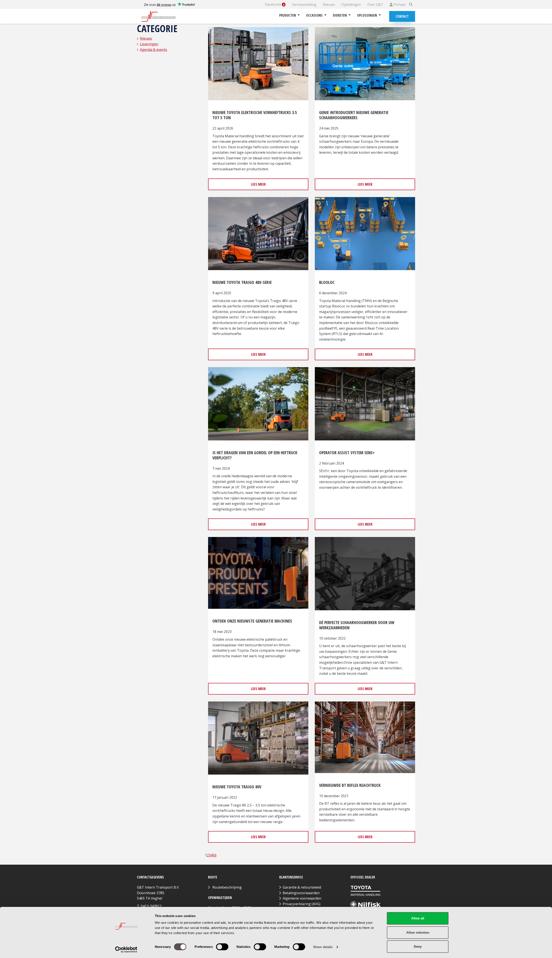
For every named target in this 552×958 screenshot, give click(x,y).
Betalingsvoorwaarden (301, 893)
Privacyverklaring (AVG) (301, 904)
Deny (418, 946)
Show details (323, 947)
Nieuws (329, 4)
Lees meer (258, 184)
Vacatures (274, 4)
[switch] (222, 946)
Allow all (417, 918)
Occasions (314, 15)
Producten (287, 15)
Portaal (399, 4)
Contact (402, 16)
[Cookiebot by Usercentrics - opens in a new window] (126, 949)
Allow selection (417, 932)
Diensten (340, 15)
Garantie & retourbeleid (302, 887)
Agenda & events (153, 49)
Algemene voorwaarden (302, 898)
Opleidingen (351, 4)
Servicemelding (304, 4)
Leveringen (149, 44)
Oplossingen (367, 15)
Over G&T (375, 4)
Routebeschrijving (227, 887)
